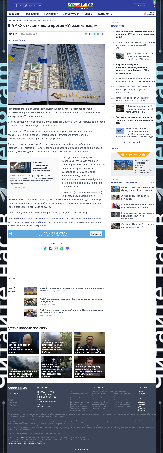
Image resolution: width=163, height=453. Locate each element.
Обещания (32, 14)
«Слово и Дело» (25, 437)
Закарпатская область (78, 408)
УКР (139, 6)
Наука (140, 396)
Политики (50, 14)
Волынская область (77, 400)
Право (140, 406)
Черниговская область (122, 404)
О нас (10, 400)
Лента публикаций (31, 20)
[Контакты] (154, 5)
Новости (13, 14)
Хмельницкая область (122, 400)
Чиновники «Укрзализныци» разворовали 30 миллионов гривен (41, 167)
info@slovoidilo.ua (81, 450)
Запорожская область (78, 410)
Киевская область (99, 394)
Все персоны (43, 407)
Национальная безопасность (143, 399)
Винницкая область (77, 398)
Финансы (141, 408)
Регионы (98, 388)
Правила (12, 405)
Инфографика (71, 14)
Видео (88, 14)
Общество (142, 402)
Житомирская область (78, 406)
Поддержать (104, 14)
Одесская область (99, 404)
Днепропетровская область (80, 402)
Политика (47, 20)
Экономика (142, 410)
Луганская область (99, 398)
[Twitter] (35, 5)
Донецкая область (77, 404)
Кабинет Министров (46, 397)
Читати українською (17, 40)
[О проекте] (154, 2)
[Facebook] (16, 5)
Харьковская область (122, 396)
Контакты (12, 403)
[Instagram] (30, 5)
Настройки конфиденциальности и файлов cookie (27, 443)
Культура (141, 394)
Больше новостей (131, 142)
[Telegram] (21, 5)
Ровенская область (99, 408)
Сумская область (120, 392)
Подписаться (96, 234)
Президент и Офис (45, 392)
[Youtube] (25, 5)
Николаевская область (100, 402)
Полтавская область (100, 406)
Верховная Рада (44, 395)
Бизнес (140, 392)
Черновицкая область (122, 406)
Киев (71, 392)
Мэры (39, 404)
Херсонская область (122, 398)
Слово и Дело (14, 20)
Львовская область (99, 400)
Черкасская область (122, 402)
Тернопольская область (123, 394)
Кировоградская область (101, 396)
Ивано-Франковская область (103, 392)
